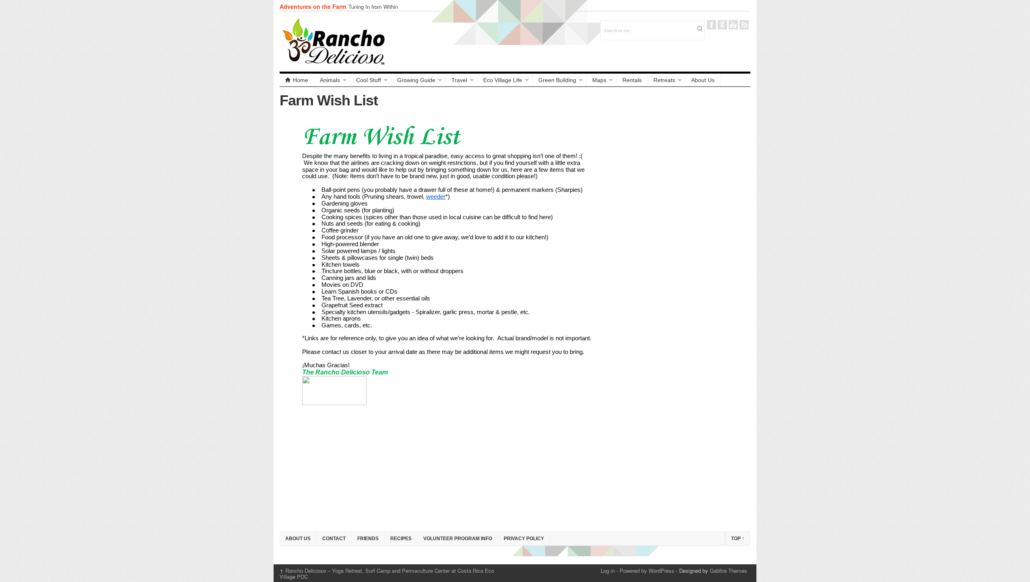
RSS (744, 24)
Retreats (664, 80)
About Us (703, 80)
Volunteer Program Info (457, 538)
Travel (459, 80)
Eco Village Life (502, 80)
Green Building (557, 80)
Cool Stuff (368, 80)
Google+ (722, 24)
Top (737, 538)
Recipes (401, 538)
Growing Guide (416, 80)
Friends (368, 538)
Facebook (711, 24)
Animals (330, 80)
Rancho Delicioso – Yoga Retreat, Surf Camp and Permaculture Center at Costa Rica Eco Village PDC (387, 573)
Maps (599, 80)
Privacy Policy (524, 538)
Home (300, 80)
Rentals (632, 80)
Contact (334, 538)
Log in (608, 570)
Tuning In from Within (373, 6)
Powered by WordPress (647, 570)
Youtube (733, 24)
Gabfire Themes (728, 570)
